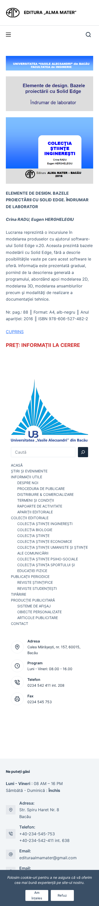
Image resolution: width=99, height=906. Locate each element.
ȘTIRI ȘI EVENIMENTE (29, 471)
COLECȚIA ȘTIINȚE (33, 535)
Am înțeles (36, 895)
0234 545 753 (39, 702)
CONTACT (19, 623)
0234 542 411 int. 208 (45, 685)
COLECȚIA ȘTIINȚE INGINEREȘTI (45, 523)
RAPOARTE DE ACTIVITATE (39, 506)
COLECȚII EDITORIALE (29, 518)
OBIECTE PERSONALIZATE (39, 612)
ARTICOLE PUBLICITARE (37, 618)
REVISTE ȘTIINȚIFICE (35, 582)
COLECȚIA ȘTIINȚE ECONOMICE (44, 541)
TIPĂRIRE (18, 594)
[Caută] (83, 452)
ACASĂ (17, 465)
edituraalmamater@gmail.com (48, 857)
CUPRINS (15, 331)
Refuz (62, 895)
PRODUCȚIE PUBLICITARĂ (33, 600)
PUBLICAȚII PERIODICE (30, 576)
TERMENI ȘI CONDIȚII (35, 500)
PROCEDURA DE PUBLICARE (41, 488)
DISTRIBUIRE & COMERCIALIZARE (45, 494)
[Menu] (8, 34)
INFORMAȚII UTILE (26, 477)
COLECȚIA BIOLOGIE (34, 530)
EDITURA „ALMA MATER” (50, 12)
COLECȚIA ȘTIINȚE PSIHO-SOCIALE (47, 559)
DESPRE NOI (27, 483)
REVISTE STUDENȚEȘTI (37, 588)
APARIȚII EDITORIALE (35, 512)
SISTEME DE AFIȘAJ (34, 606)
